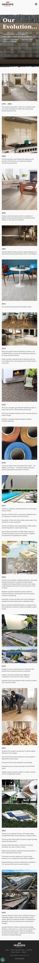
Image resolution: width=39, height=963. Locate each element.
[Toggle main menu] (36, 4)
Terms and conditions (17, 950)
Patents (24, 952)
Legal (7, 950)
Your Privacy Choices (19, 958)
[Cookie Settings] (2, 959)
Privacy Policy (15, 952)
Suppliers (29, 950)
